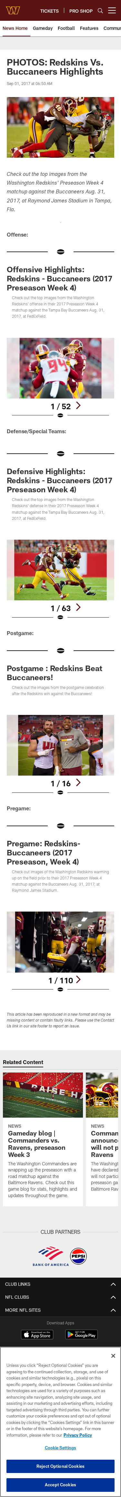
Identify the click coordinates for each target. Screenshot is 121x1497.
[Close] (113, 1356)
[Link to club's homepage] (13, 8)
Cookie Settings (60, 1447)
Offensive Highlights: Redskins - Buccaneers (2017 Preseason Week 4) (59, 278)
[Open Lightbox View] (60, 378)
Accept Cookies (60, 1484)
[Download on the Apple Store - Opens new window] (37, 1335)
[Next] (78, 405)
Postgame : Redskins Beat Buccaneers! (54, 672)
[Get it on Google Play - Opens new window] (81, 1338)
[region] (60, 1422)
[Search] (100, 10)
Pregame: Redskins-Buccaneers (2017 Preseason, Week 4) (43, 852)
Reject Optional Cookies (60, 1466)
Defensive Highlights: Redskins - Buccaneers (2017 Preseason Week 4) (59, 480)
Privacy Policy (78, 1435)
